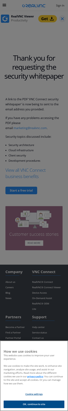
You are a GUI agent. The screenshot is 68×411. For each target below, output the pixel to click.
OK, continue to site (34, 404)
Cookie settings (34, 394)
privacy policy (35, 376)
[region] (34, 376)
